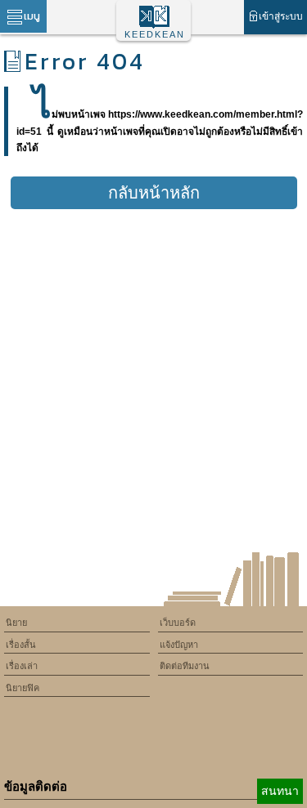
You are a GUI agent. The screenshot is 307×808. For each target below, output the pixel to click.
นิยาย (16, 622)
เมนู (32, 16)
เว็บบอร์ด (178, 622)
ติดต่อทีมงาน (185, 666)
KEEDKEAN (154, 34)
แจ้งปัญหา (179, 645)
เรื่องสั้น (21, 645)
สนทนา (280, 790)
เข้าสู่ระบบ (281, 16)
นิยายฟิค (22, 688)
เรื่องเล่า (22, 666)
